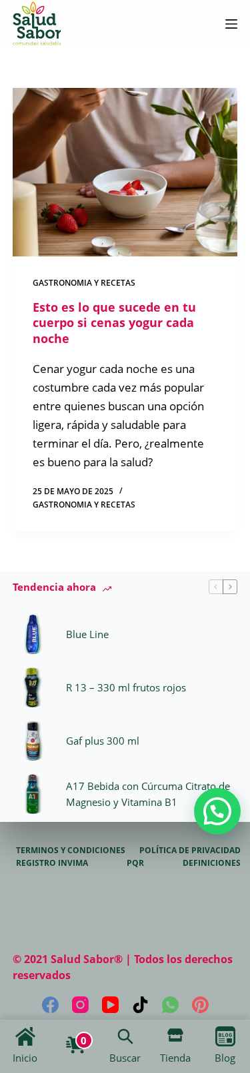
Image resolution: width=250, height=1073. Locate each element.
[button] (217, 811)
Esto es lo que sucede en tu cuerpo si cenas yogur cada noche (114, 322)
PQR (135, 863)
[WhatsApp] (170, 1004)
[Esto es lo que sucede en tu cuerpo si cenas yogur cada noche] (125, 172)
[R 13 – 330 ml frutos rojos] (33, 687)
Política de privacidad (190, 850)
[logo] (37, 24)
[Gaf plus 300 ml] (33, 741)
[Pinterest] (200, 1004)
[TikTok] (140, 1004)
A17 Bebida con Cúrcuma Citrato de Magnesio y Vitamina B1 (148, 794)
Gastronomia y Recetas (84, 282)
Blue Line (87, 634)
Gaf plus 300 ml (102, 740)
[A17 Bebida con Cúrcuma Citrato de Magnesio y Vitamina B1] (33, 794)
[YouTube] (110, 1004)
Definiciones (212, 863)
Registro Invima (52, 863)
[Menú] (231, 24)
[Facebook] (50, 1004)
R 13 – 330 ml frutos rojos (126, 687)
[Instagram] (80, 1004)
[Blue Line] (33, 634)
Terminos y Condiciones (70, 850)
